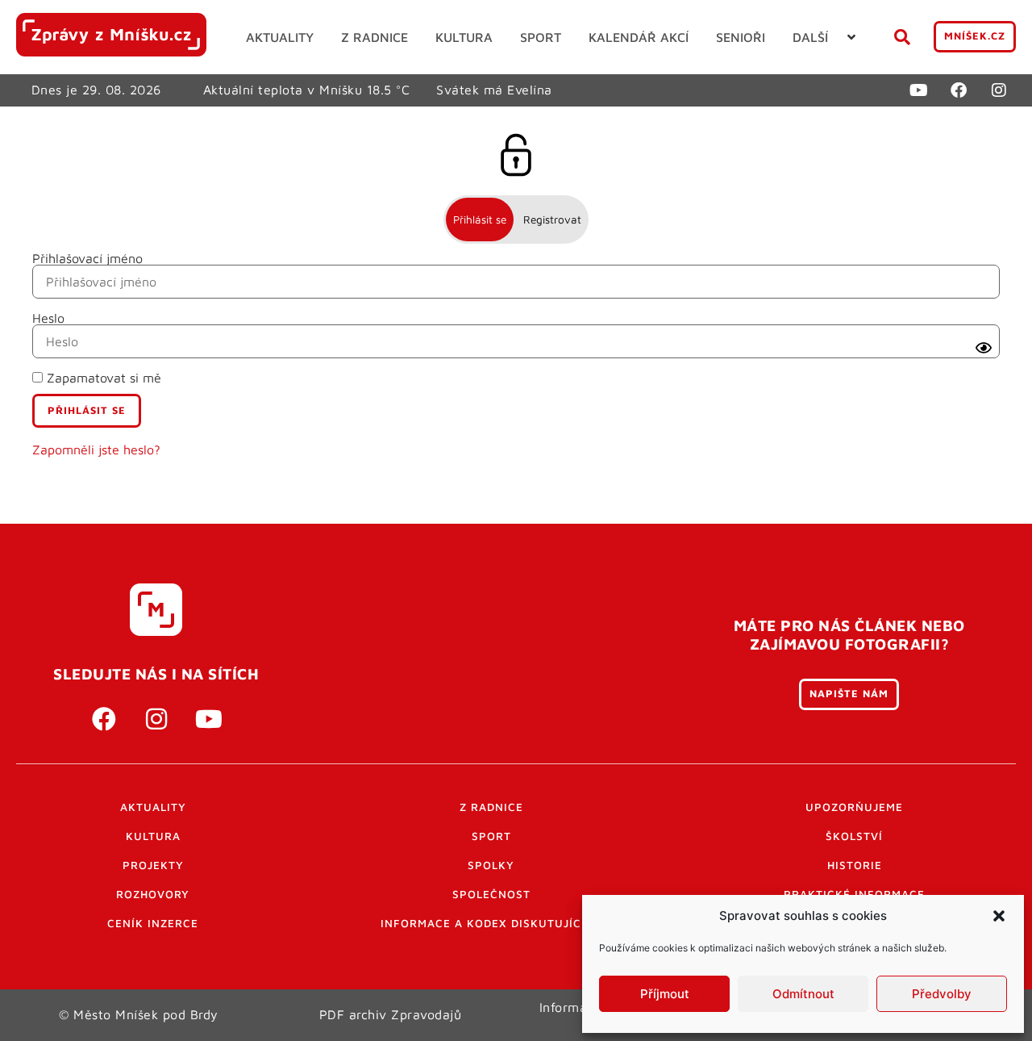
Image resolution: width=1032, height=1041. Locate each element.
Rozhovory (152, 894)
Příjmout (664, 993)
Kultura (153, 836)
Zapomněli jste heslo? (96, 449)
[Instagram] (999, 90)
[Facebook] (959, 90)
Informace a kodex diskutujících (491, 923)
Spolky (491, 865)
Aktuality (153, 807)
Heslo (48, 317)
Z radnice (491, 807)
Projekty (153, 865)
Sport (491, 836)
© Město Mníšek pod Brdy (138, 1014)
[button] (999, 916)
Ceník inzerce (152, 923)
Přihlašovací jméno (87, 258)
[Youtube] (918, 90)
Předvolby (942, 993)
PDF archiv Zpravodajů (390, 1014)
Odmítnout (803, 993)
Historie (854, 865)
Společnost (491, 894)
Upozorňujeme (854, 807)
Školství (854, 836)
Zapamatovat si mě (102, 377)
